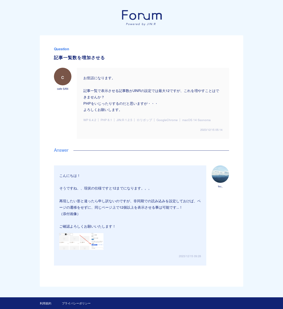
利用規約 (45, 303)
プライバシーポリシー (76, 303)
